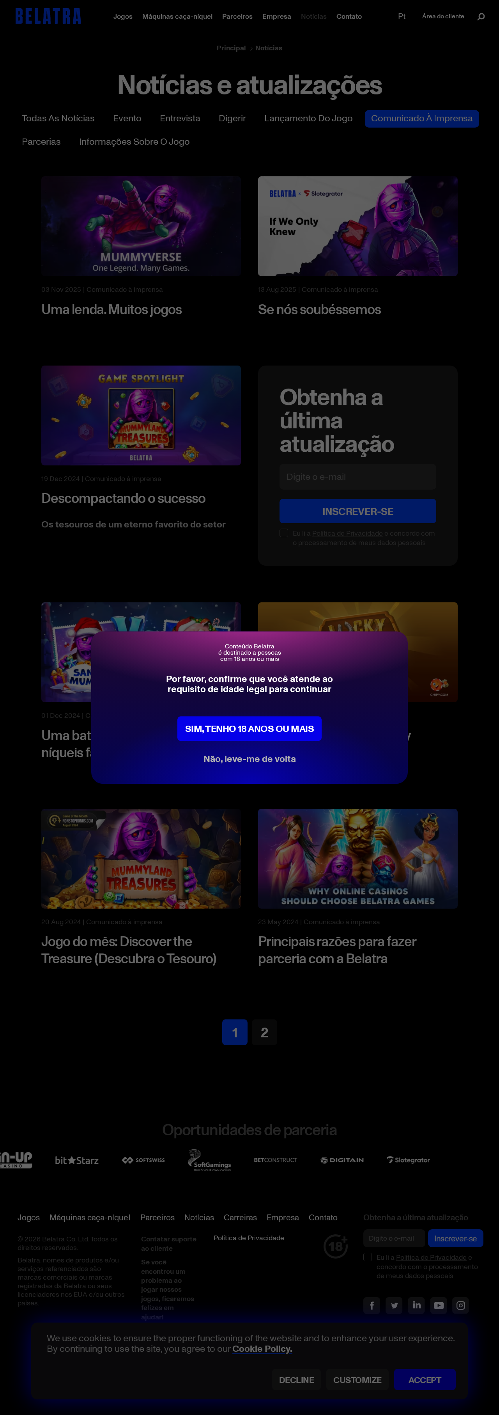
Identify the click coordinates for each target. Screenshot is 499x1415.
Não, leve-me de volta (249, 758)
